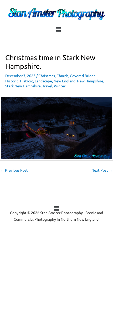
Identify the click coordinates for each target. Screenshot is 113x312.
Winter (59, 85)
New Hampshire (90, 80)
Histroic (26, 80)
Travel (47, 85)
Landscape (43, 80)
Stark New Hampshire (23, 85)
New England (64, 80)
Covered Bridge (83, 75)
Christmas (46, 75)
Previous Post (14, 170)
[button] (58, 29)
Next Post (101, 170)
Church (62, 75)
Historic (11, 80)
